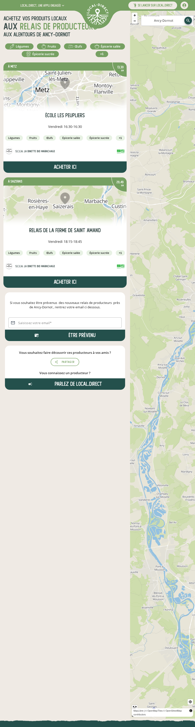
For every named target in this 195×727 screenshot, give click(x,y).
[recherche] (188, 20)
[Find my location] (190, 702)
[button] (43, 5)
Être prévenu (82, 335)
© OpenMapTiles (154, 710)
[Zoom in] (134, 15)
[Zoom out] (134, 21)
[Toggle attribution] (191, 710)
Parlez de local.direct (77, 384)
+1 (102, 54)
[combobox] (164, 20)
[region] (162, 365)
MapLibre (138, 710)
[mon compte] (184, 5)
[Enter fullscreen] (134, 708)
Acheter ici (65, 167)
